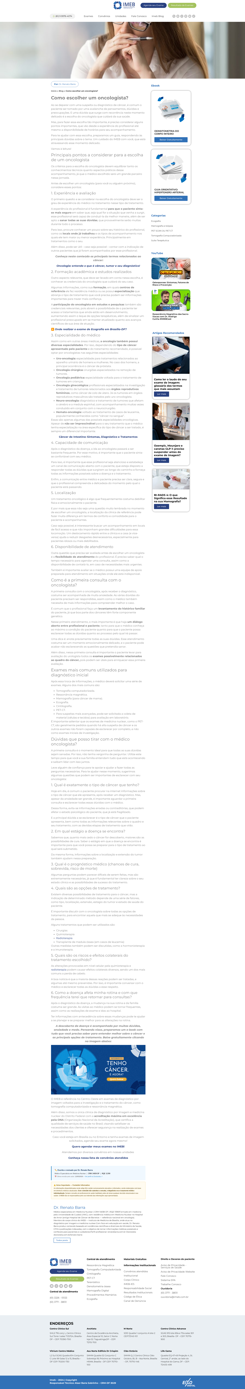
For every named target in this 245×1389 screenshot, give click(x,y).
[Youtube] (189, 16)
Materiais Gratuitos (135, 1259)
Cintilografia (94, 1273)
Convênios (104, 16)
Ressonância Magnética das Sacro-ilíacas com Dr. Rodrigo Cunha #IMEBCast (170, 316)
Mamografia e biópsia (162, 226)
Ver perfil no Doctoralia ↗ (93, 1176)
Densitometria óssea (99, 1286)
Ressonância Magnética (100, 1265)
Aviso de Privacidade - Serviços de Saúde (173, 1266)
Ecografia (156, 221)
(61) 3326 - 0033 (58, 1297)
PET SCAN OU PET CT (162, 231)
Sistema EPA (168, 1280)
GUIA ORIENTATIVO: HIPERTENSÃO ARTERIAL (169, 191)
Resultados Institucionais (138, 1292)
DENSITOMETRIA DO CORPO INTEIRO (166, 132)
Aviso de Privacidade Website (178, 1271)
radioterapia (58, 969)
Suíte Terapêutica (160, 240)
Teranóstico (93, 1282)
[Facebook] (177, 16)
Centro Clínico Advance (173, 1328)
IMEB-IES (129, 1284)
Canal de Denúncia (135, 1301)
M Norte (128, 1328)
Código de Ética (133, 1296)
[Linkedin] (185, 16)
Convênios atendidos (136, 1271)
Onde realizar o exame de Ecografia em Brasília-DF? (91, 329)
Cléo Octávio (130, 1351)
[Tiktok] (193, 16)
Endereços (61, 1323)
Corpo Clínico (131, 1279)
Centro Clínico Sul (59, 1328)
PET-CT (91, 1278)
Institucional (131, 1275)
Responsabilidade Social (138, 1288)
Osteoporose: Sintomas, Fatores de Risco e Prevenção (170, 283)
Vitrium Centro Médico (62, 1351)
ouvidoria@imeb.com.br (174, 1297)
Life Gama (166, 1351)
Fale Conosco (139, 16)
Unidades (120, 16)
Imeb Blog (158, 16)
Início (54, 91)
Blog (61, 91)
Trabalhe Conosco (171, 1284)
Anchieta (91, 1328)
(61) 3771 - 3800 (58, 1302)
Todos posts (62, 1240)
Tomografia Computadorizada (166, 235)
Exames (88, 16)
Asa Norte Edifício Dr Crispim (102, 1351)
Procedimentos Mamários (102, 1294)
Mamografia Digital (98, 1290)
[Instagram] (181, 16)
